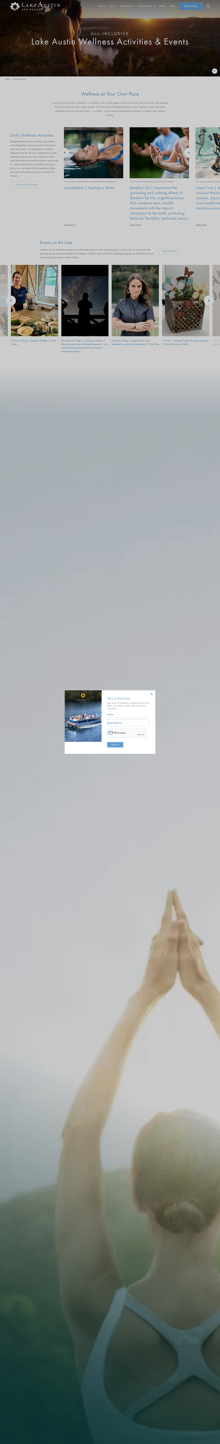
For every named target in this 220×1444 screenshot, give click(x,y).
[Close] (151, 694)
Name (110, 714)
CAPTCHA (112, 732)
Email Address (114, 723)
